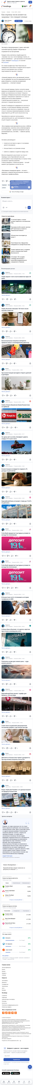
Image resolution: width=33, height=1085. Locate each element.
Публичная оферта (6, 1007)
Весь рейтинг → (6, 955)
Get (30, 2)
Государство (5, 984)
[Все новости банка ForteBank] (30, 529)
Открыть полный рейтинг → (16, 899)
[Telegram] (12, 1013)
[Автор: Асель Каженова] (3, 337)
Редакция (4, 997)
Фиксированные (25, 883)
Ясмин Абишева (8, 20)
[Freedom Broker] (24, 6)
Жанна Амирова (9, 273)
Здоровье (4, 185)
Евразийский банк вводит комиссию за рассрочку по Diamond (14, 868)
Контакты (4, 1003)
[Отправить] (29, 207)
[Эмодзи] (26, 207)
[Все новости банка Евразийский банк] (30, 497)
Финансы (4, 982)
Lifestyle (8, 12)
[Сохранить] (30, 299)
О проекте (4, 995)
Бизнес (3, 971)
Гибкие (7, 883)
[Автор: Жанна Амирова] (3, 273)
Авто (3, 988)
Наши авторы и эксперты (8, 999)
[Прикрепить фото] (3, 207)
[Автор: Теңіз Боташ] (3, 369)
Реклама (4, 1001)
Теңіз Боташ (8, 370)
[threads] (15, 1013)
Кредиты (4, 973)
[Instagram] (9, 1013)
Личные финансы (6, 967)
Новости (7, 272)
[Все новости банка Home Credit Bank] (30, 754)
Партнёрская (26, 910)
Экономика (5, 980)
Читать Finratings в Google (17, 191)
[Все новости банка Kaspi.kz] (30, 401)
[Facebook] (3, 1013)
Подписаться (16, 1059)
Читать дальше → (6, 295)
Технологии (5, 986)
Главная (3, 12)
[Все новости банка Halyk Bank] (30, 273)
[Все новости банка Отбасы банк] (30, 625)
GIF (6, 207)
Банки (7, 368)
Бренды (4, 990)
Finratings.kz (14, 60)
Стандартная (16, 910)
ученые (4, 187)
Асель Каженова (9, 337)
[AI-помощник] (30, 1067)
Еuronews (6, 62)
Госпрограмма (7, 910)
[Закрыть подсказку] (30, 181)
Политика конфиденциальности (10, 1005)
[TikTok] (6, 1013)
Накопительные (16, 883)
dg (20, 1040)
